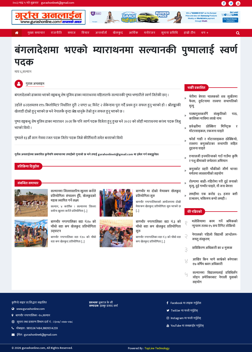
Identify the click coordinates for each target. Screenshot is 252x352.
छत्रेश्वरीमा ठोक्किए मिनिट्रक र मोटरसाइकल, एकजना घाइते (213, 129)
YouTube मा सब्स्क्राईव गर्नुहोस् (187, 325)
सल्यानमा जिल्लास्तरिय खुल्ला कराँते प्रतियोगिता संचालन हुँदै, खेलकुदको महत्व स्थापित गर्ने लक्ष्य (73, 195)
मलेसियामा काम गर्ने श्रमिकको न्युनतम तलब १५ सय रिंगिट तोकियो (214, 224)
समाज (72, 33)
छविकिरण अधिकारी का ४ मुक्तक (212, 248)
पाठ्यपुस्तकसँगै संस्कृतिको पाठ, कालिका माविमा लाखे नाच (213, 116)
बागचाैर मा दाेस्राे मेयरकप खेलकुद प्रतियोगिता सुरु (158, 193)
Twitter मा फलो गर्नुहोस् (184, 310)
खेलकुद (118, 33)
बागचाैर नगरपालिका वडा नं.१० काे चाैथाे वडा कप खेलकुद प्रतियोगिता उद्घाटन (73, 226)
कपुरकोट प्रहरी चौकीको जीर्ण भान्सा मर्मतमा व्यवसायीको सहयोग (213, 171)
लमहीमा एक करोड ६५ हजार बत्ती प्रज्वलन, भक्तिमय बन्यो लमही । (213, 196)
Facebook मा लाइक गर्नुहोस (185, 303)
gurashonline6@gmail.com (57, 2)
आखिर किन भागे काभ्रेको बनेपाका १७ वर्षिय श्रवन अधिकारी (215, 262)
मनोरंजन (149, 33)
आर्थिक (133, 33)
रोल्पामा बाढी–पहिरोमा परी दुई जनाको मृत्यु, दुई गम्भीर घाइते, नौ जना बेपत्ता (213, 184)
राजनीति (56, 33)
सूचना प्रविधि (169, 33)
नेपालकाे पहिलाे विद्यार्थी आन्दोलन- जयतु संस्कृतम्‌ (214, 237)
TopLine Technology (156, 348)
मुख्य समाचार (36, 33)
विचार (85, 33)
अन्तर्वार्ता (101, 33)
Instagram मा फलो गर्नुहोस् (186, 318)
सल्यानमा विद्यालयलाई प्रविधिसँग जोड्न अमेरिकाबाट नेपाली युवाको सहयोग (215, 277)
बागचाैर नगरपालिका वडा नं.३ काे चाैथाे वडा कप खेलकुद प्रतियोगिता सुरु (158, 226)
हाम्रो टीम (189, 33)
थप (203, 33)
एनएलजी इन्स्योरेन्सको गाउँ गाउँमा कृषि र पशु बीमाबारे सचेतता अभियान (213, 159)
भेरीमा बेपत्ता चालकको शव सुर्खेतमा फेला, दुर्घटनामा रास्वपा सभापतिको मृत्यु (213, 101)
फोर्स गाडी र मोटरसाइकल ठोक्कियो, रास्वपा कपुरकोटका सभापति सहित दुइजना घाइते (213, 143)
